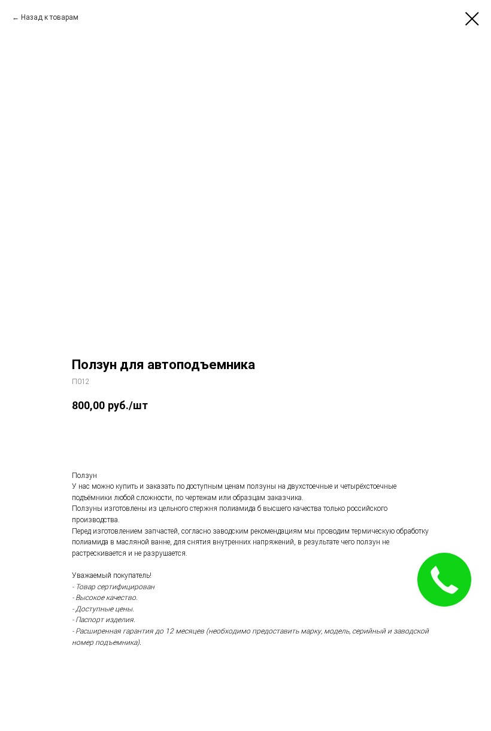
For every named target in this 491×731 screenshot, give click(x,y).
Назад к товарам (49, 17)
